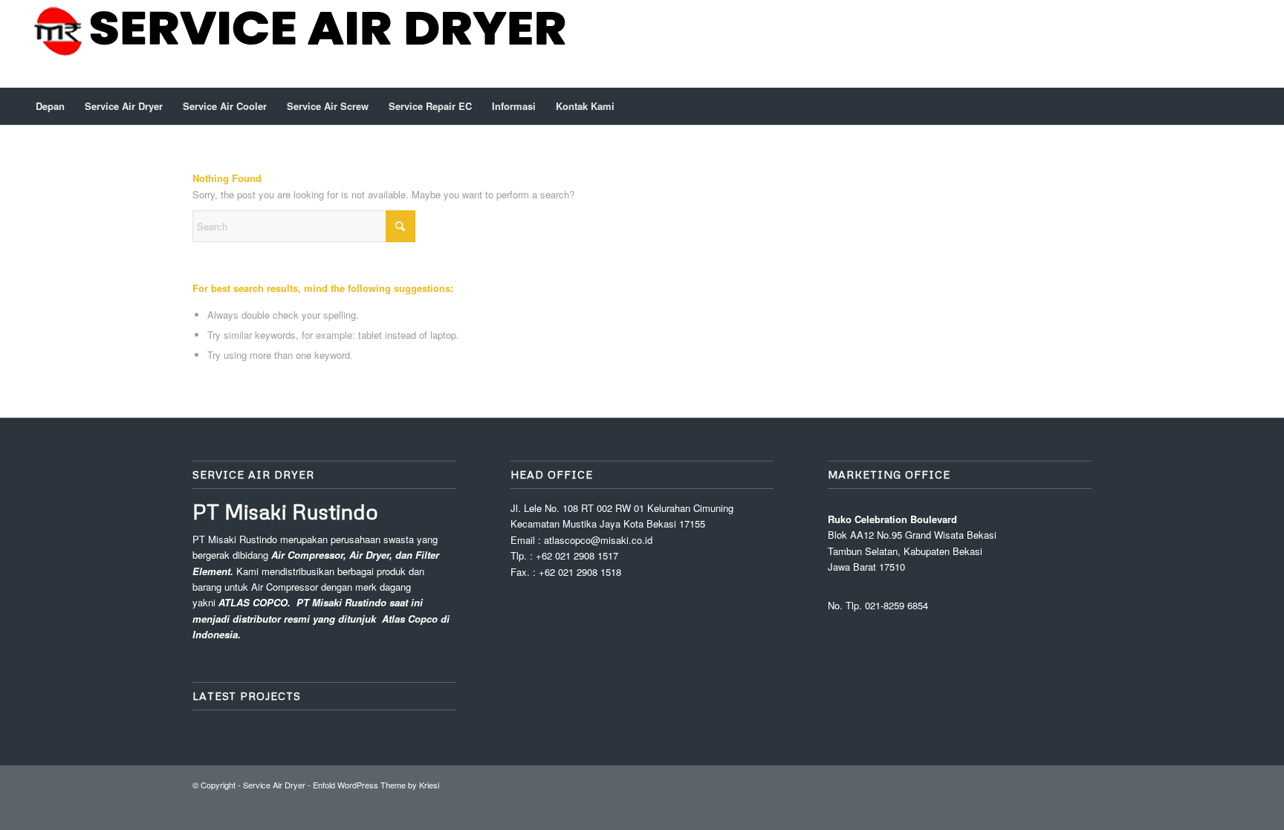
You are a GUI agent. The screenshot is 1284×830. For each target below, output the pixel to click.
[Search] (1248, 106)
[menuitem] (50, 106)
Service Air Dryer (274, 785)
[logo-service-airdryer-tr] (302, 44)
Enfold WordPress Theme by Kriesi (376, 785)
